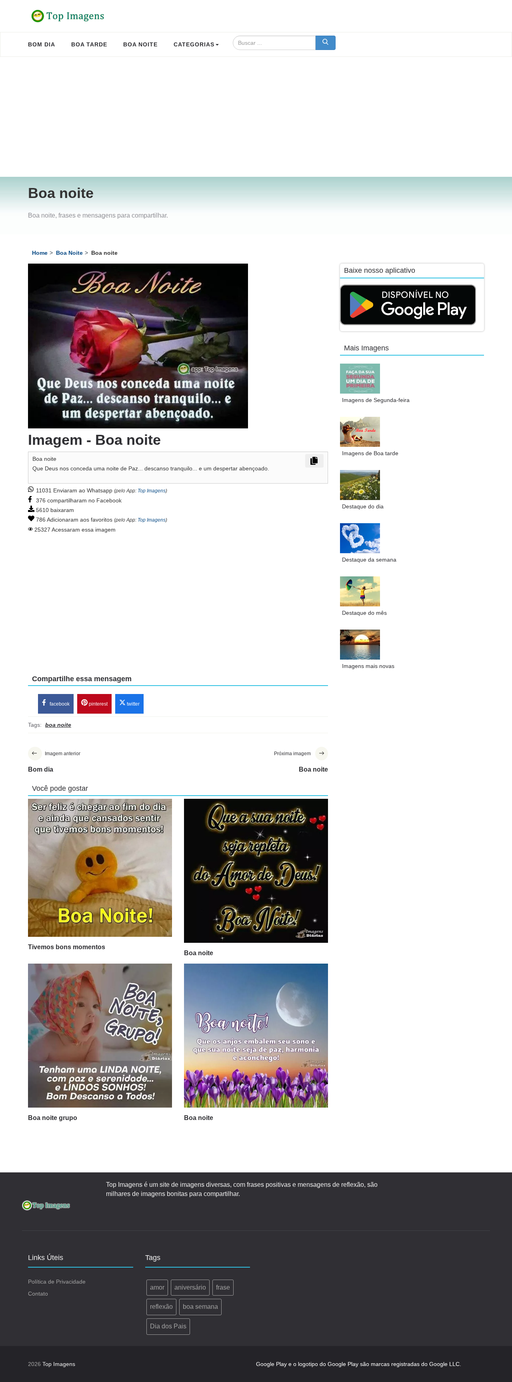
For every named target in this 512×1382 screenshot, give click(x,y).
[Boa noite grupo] (100, 1036)
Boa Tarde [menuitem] (89, 44)
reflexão (161, 1306)
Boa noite (198, 953)
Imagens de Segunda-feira (376, 400)
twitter (133, 704)
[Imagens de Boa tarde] (360, 432)
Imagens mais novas (368, 666)
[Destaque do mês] (360, 591)
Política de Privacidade (57, 1281)
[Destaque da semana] (360, 538)
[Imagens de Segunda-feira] (360, 379)
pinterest (98, 704)
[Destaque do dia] (360, 485)
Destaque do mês (364, 613)
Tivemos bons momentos (66, 947)
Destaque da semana (369, 559)
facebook (59, 704)
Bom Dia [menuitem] (41, 44)
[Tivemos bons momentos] (100, 868)
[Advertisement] (256, 117)
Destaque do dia (363, 506)
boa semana (200, 1306)
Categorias (194, 44)
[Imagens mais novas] (360, 645)
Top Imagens (152, 491)
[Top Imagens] (68, 16)
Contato (38, 1293)
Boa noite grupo (52, 1117)
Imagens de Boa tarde (370, 453)
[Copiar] (314, 461)
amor (157, 1287)
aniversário (190, 1287)
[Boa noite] (256, 871)
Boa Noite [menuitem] (140, 44)
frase (223, 1287)
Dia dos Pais (168, 1326)
